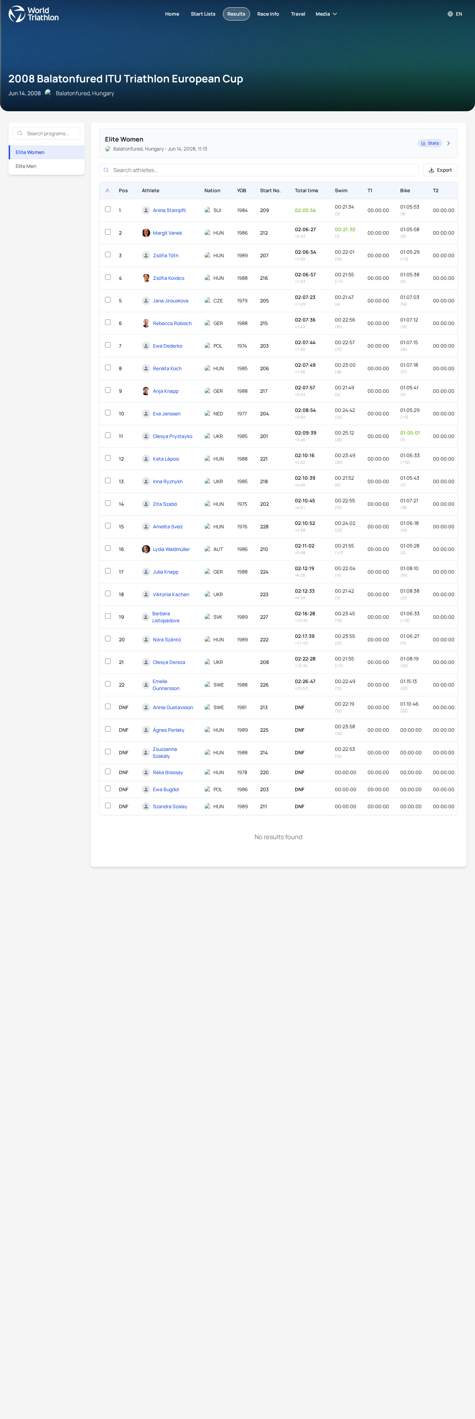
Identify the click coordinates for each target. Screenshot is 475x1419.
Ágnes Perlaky (169, 730)
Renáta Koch (167, 368)
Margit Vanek (167, 232)
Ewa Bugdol (166, 789)
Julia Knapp (165, 571)
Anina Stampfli (169, 210)
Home (172, 13)
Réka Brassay (168, 772)
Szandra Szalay (170, 806)
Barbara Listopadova (165, 617)
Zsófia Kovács (168, 278)
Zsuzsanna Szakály (165, 752)
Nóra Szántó (167, 639)
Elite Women (30, 152)
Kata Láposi (166, 458)
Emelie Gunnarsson (166, 684)
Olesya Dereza (169, 662)
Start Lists (203, 13)
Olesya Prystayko (172, 436)
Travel (298, 13)
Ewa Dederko (167, 345)
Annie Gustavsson (173, 707)
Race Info (268, 13)
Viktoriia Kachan (171, 594)
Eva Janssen (166, 413)
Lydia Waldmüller (171, 549)
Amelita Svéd (167, 526)
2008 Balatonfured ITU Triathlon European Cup (125, 78)
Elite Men (26, 166)
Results (236, 13)
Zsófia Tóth (165, 255)
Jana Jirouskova (170, 300)
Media (323, 13)
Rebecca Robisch (172, 323)
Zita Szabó (165, 504)
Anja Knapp (165, 391)
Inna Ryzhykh (168, 481)
